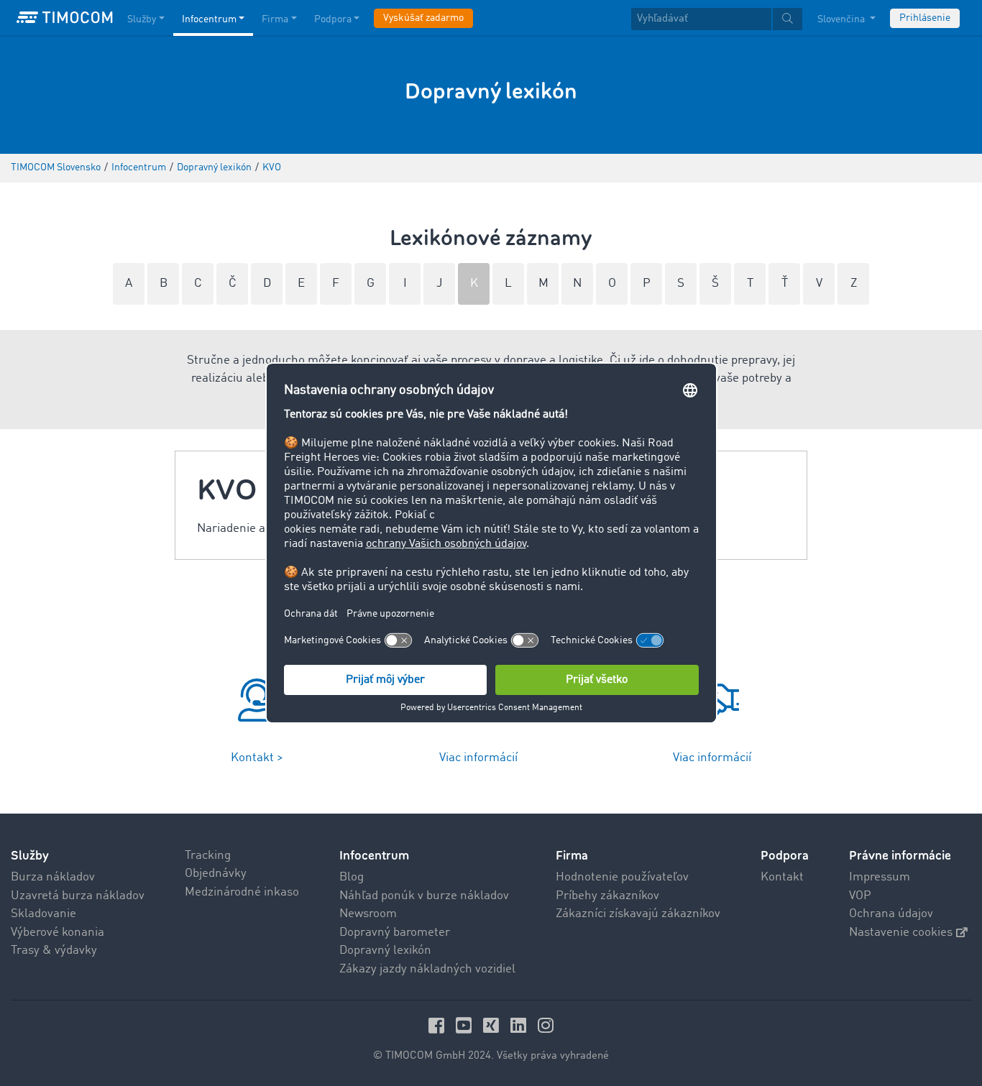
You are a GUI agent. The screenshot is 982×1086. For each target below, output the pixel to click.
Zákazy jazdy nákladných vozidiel (427, 969)
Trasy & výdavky (54, 950)
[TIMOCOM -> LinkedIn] (520, 1025)
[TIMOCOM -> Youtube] (466, 1025)
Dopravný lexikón (385, 950)
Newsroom (368, 914)
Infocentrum (209, 19)
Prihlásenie (924, 18)
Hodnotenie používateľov (622, 877)
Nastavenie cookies (901, 932)
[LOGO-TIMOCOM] (65, 18)
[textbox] (716, 19)
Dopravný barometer (394, 932)
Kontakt (782, 877)
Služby (141, 19)
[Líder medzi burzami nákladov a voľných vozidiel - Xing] (493, 1025)
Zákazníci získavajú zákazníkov (638, 914)
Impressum (879, 877)
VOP (860, 896)
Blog (351, 877)
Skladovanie (43, 914)
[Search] (787, 19)
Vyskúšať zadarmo (423, 18)
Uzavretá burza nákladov (77, 896)
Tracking (208, 856)
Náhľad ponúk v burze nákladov (424, 896)
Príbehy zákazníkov (607, 896)
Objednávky (216, 874)
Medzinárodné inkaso (242, 892)
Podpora (333, 19)
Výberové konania (57, 932)
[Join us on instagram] (546, 1025)
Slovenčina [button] (842, 19)
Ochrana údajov (891, 914)
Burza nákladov (53, 877)
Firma (275, 19)
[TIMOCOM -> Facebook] (438, 1025)
